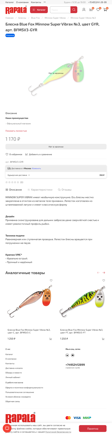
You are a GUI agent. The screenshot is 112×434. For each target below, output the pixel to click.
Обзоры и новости (13, 372)
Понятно (92, 428)
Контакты (36, 2)
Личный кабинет (12, 377)
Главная (9, 17)
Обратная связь (12, 401)
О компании (22, 2)
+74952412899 (75, 364)
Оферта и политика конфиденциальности (24, 387)
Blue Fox (35, 17)
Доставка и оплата (14, 368)
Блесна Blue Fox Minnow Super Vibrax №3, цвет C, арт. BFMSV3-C (29, 331)
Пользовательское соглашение (19, 392)
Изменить (36, 168)
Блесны (22, 17)
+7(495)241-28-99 (97, 2)
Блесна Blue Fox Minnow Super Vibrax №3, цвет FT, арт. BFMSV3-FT (81, 331)
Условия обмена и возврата (18, 397)
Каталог (9, 2)
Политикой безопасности (58, 431)
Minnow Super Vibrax (55, 17)
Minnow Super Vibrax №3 (83, 17)
